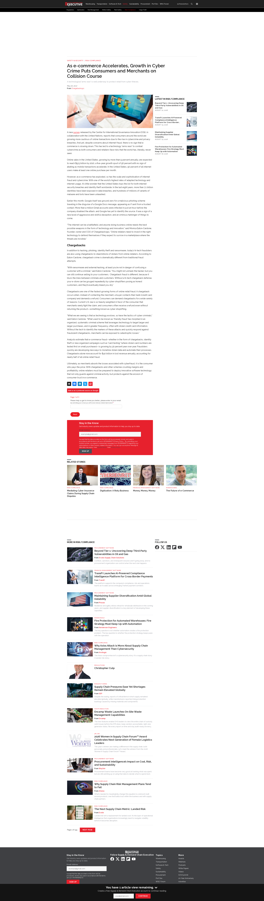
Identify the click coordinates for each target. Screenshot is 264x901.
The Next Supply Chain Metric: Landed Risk (120, 809)
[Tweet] (85, 384)
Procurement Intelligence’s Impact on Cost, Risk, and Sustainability (123, 763)
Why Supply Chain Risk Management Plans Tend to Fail (122, 786)
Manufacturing (100, 684)
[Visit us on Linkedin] (169, 547)
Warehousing (171, 487)
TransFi (102, 580)
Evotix (101, 813)
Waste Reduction (101, 709)
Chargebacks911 (77, 88)
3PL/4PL (97, 733)
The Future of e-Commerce (180, 490)
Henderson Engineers (108, 627)
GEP (100, 694)
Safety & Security (75, 61)
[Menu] (197, 4)
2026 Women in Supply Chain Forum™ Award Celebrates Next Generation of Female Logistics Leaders (123, 739)
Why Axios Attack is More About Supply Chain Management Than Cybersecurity (121, 647)
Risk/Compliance (93, 61)
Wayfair (102, 768)
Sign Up (85, 451)
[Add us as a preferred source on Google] (90, 384)
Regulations (99, 665)
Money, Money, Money (144, 490)
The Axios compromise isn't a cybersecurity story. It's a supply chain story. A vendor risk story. (123, 656)
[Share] (74, 384)
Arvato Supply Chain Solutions (111, 558)
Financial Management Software (146, 487)
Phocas (102, 603)
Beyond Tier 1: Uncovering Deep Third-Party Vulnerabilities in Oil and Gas (169, 105)
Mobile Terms (102, 447)
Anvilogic (103, 652)
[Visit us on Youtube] (180, 547)
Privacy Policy (115, 447)
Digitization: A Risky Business (114, 490)
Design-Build (99, 618)
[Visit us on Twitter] (163, 547)
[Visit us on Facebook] (157, 547)
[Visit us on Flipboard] (174, 547)
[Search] (192, 4)
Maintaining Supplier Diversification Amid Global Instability (167, 134)
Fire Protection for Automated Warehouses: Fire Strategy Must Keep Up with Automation (169, 149)
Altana (101, 791)
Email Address (85, 430)
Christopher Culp (104, 668)
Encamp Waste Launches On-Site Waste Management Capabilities (118, 713)
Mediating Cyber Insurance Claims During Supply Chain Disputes (80, 493)
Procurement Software (104, 548)
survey (76, 132)
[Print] (69, 384)
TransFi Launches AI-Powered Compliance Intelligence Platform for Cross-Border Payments (168, 119)
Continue (143, 896)
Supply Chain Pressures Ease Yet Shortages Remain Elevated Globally (119, 688)
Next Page (88, 830)
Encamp (102, 718)
